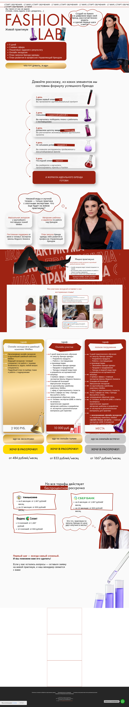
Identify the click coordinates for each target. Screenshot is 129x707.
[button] (64, 438)
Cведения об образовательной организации (64, 693)
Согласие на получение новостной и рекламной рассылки (85, 692)
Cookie (14, 703)
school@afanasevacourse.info (66, 700)
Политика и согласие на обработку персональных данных (44, 692)
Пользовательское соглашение (64, 692)
